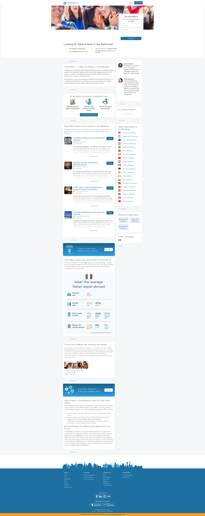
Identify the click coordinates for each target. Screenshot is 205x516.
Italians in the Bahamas (77, 441)
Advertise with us (68, 487)
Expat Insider (106, 483)
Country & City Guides (89, 479)
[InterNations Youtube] (108, 496)
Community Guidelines (128, 475)
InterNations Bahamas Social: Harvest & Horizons (88, 213)
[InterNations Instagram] (104, 496)
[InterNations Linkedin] (100, 496)
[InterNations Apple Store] (96, 504)
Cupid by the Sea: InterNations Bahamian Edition (85, 164)
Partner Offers (106, 479)
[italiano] (119, 240)
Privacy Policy (110, 511)
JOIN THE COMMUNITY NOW (89, 114)
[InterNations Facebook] (96, 496)
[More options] (106, 61)
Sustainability (67, 479)
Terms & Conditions (101, 511)
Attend (110, 138)
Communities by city (88, 477)
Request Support (107, 477)
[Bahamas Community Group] (77, 368)
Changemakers (126, 477)
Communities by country (89, 475)
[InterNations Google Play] (109, 504)
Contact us (66, 485)
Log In (131, 3)
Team (65, 477)
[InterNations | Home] (70, 3)
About (65, 475)
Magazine (105, 481)
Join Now (138, 3)
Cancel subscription (107, 485)
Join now (131, 38)
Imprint (94, 511)
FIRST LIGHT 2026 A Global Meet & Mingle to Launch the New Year (87, 188)
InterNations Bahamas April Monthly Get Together (89, 139)
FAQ (104, 475)
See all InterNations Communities (116, 514)
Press (65, 481)
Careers (66, 483)
